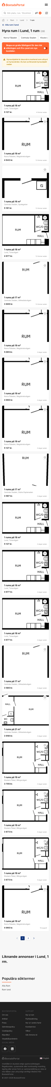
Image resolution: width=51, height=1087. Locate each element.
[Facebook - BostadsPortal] (5, 1049)
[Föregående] (17, 938)
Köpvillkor (6, 1035)
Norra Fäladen (10, 37)
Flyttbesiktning (32, 1019)
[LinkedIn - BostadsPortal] (12, 1049)
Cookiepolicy (7, 1031)
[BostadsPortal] (13, 4)
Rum (12, 20)
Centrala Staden (28, 37)
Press (4, 1023)
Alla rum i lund (12, 25)
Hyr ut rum (30, 1015)
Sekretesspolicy (8, 1027)
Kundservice (31, 1027)
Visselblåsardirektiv (10, 1039)
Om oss (5, 1015)
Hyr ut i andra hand (33, 1023)
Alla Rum (6, 985)
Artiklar (5, 1019)
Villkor (28, 1031)
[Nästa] (34, 938)
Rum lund (6, 989)
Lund (22, 20)
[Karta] (46, 13)
